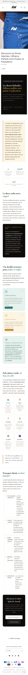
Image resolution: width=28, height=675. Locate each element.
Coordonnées (15, 671)
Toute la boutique (14, 622)
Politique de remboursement (18, 667)
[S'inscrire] (21, 650)
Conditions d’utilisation (21, 669)
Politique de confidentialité (9, 669)
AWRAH (9, 667)
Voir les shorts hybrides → (14, 617)
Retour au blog (15, 638)
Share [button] (4, 68)
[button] (2, 7)
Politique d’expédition (7, 671)
